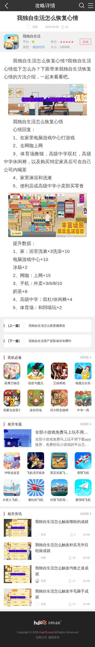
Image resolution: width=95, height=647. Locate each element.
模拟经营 (38, 47)
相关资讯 (15, 514)
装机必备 (15, 357)
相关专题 (15, 424)
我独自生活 (32, 36)
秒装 (86, 42)
